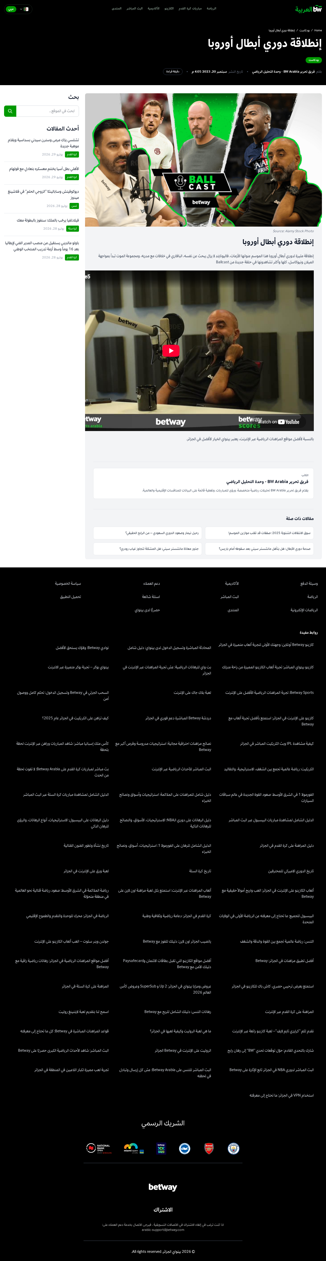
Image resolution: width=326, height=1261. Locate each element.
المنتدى (116, 8)
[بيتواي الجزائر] (308, 9)
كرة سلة (72, 228)
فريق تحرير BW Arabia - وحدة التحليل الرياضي (283, 71)
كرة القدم (72, 154)
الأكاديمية (153, 8)
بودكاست (305, 31)
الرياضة (211, 8)
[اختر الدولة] (24, 9)
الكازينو (169, 8)
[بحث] (10, 111)
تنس (74, 206)
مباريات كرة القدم (190, 8)
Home (318, 31)
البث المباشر (135, 8)
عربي (11, 9)
